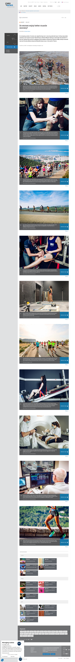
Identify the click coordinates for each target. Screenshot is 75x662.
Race (43, 633)
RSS (59, 2)
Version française (66, 2)
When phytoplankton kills (31, 590)
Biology (27, 22)
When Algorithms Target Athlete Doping (49, 614)
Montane (36, 633)
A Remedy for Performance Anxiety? (31, 614)
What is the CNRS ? (31, 2)
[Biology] (22, 584)
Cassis (57, 631)
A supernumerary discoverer (50, 567)
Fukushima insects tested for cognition (50, 591)
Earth (39, 6)
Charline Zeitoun (27, 31)
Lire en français (23, 12)
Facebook (54, 2)
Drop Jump (62, 633)
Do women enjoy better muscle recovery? (32, 10)
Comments (8, 51)
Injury (45, 631)
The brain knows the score (31, 561)
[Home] (10, 4)
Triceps (29, 635)
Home (20, 10)
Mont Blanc (57, 633)
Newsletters (46, 2)
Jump (21, 635)
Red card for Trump (30, 573)
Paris (33, 633)
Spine (40, 633)
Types (59, 5)
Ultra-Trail (60, 631)
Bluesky (66, 649)
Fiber (38, 631)
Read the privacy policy (5, 652)
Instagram (57, 2)
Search (36, 2)
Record (46, 633)
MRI (32, 635)
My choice (12, 656)
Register (42, 2)
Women (25, 631)
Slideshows (23, 10)
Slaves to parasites (30, 584)
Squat (66, 633)
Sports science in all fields (49, 607)
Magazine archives (34, 651)
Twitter (53, 2)
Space (35, 6)
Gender (31, 631)
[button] (2, 660)
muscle (35, 631)
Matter (25, 6)
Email (67, 653)
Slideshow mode (9, 46)
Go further (7, 50)
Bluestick (55, 2)
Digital (44, 6)
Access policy (60, 658)
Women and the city (30, 607)
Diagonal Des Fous (51, 633)
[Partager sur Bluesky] (66, 653)
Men (28, 631)
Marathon (25, 633)
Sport (21, 631)
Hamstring (25, 635)
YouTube (58, 2)
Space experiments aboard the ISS (31, 597)
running (49, 631)
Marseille (53, 631)
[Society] (22, 561)
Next (7, 42)
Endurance (65, 631)
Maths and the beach (48, 561)
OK (20, 656)
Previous (8, 35)
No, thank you (4, 656)
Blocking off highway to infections (49, 584)
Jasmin (30, 633)
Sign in (38, 2)
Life (21, 6)
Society (30, 6)
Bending (22, 633)
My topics (50, 6)
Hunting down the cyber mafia (31, 567)
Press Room (53, 654)
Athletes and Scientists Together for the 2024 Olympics (30, 620)
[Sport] (22, 607)
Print (65, 17)
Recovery (41, 631)
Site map (32, 650)
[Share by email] (29, 639)
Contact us (32, 649)
